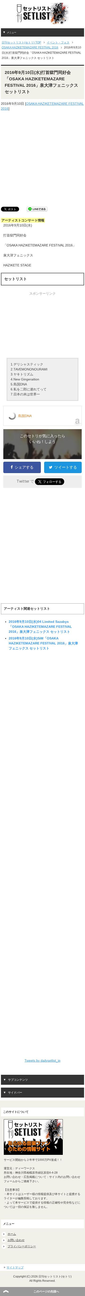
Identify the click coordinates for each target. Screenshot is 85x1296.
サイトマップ (15, 1267)
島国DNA (25, 416)
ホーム (12, 1234)
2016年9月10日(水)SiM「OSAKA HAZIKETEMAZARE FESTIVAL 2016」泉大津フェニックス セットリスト (43, 643)
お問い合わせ (16, 1240)
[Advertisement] (42, 159)
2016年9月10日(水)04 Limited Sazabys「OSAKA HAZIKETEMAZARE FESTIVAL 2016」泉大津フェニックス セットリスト (40, 627)
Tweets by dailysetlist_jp (42, 1060)
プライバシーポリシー (22, 1246)
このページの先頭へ (46, 1291)
